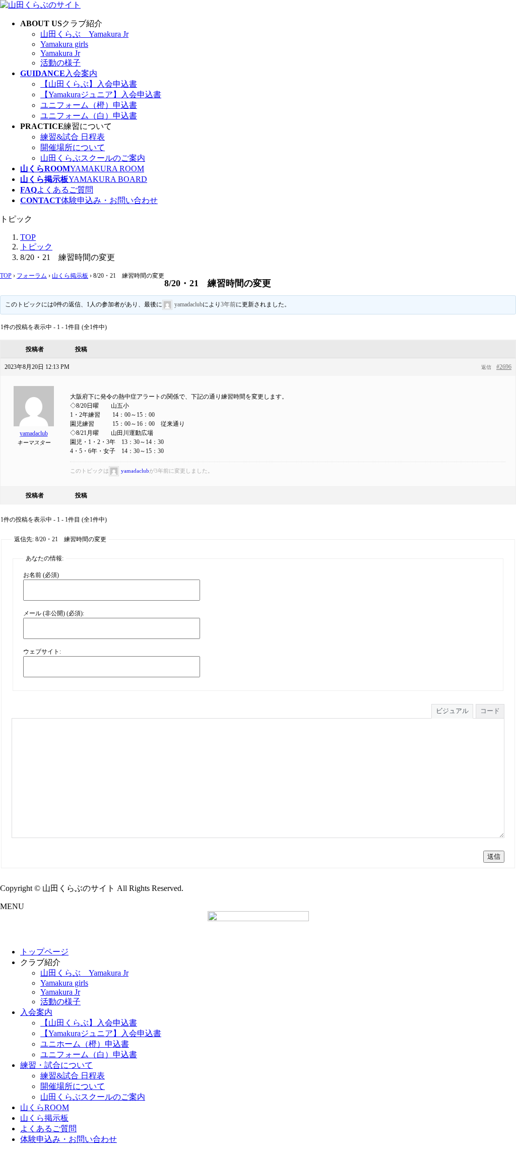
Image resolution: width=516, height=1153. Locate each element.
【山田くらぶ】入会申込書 (88, 84)
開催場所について (72, 147)
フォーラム (32, 275)
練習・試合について (56, 1065)
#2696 (503, 366)
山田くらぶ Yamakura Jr (84, 34)
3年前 (228, 304)
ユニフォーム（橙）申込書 (88, 105)
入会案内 (36, 1012)
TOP (6, 275)
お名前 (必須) (41, 575)
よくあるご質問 (48, 1128)
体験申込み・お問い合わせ (68, 1139)
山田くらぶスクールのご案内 (92, 158)
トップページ (44, 951)
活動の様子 (60, 62)
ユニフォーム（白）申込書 (88, 115)
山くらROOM (44, 1107)
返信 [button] (486, 367)
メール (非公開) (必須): (53, 613)
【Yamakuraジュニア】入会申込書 (100, 94)
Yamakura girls (64, 44)
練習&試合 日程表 (72, 137)
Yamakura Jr (60, 53)
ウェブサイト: (42, 651)
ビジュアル (452, 711)
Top (492, 1129)
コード (490, 711)
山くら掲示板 (70, 275)
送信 (493, 856)
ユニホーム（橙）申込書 (84, 1044)
